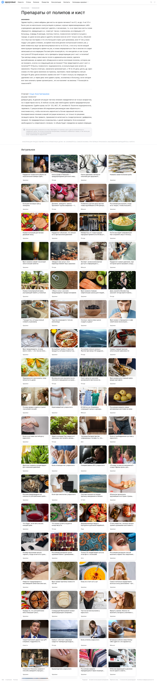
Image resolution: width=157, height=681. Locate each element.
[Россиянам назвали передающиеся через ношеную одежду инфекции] (93, 662)
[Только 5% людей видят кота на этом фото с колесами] (93, 546)
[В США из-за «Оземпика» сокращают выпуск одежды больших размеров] (93, 401)
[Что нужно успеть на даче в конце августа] (64, 517)
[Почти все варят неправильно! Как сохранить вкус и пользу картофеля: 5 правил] (122, 226)
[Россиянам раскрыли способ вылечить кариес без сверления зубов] (122, 546)
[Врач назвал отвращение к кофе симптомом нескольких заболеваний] (122, 313)
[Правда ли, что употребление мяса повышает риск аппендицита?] (35, 604)
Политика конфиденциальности (145, 679)
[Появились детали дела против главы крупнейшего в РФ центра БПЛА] (93, 197)
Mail (3, 679)
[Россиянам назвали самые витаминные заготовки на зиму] (122, 401)
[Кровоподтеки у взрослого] (64, 662)
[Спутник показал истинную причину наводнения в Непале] (93, 488)
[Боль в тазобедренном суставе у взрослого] (122, 430)
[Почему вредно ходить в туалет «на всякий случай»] (35, 401)
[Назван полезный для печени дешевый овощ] (35, 226)
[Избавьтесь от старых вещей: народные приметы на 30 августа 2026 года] (93, 226)
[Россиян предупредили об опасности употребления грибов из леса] (35, 488)
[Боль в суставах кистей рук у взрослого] (35, 430)
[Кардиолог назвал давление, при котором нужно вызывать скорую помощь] (122, 255)
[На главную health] (10, 2)
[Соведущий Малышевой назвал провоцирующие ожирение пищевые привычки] (64, 604)
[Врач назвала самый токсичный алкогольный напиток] (35, 255)
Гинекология (35, 7)
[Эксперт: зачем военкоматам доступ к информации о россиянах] (93, 255)
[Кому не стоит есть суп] (93, 575)
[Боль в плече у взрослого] (93, 633)
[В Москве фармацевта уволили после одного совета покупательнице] (122, 662)
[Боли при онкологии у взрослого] (64, 488)
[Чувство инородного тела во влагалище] (64, 313)
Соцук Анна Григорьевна (39, 94)
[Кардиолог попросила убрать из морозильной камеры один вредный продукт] (35, 168)
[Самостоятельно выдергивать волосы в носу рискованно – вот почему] (122, 575)
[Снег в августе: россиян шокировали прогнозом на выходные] (93, 372)
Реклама (15, 679)
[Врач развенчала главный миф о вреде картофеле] (122, 372)
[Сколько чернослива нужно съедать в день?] (93, 313)
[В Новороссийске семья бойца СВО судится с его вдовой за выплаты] (122, 633)
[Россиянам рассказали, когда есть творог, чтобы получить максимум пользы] (122, 197)
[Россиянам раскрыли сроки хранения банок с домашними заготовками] (64, 546)
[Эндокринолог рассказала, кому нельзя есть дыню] (35, 372)
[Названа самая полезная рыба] (122, 168)
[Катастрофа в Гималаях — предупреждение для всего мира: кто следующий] (64, 168)
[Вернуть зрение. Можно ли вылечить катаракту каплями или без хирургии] (122, 604)
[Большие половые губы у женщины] (35, 197)
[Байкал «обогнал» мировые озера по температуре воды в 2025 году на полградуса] (64, 633)
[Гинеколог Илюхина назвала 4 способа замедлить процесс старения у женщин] (35, 662)
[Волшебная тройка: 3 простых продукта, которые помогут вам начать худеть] (64, 342)
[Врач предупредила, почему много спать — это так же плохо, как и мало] (35, 342)
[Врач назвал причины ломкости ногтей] (64, 575)
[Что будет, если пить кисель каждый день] (35, 517)
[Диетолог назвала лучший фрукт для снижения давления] (35, 459)
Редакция (84, 679)
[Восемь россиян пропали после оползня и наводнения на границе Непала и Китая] (64, 372)
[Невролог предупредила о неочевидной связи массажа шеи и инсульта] (35, 575)
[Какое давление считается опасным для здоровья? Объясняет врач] (93, 168)
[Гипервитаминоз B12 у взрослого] (93, 459)
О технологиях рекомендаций (128, 679)
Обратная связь (114, 679)
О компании (8, 679)
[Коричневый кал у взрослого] (64, 401)
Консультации (25, 7)
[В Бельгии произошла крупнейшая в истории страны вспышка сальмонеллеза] (122, 488)
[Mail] (2, 2)
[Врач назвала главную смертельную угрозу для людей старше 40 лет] (93, 284)
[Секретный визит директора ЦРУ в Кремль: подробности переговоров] (35, 633)
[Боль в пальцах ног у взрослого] (64, 459)
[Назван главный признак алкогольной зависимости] (122, 342)
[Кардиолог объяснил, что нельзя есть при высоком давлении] (64, 226)
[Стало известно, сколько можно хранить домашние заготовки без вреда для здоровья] (122, 517)
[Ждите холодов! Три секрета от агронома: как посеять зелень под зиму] (64, 430)
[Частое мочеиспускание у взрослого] (93, 604)
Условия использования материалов (98, 679)
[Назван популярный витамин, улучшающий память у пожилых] (35, 284)
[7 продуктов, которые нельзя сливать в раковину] (35, 313)
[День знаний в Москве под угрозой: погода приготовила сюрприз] (122, 284)
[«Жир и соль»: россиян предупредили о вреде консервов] (64, 284)
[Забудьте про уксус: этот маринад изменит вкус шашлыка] (64, 255)
